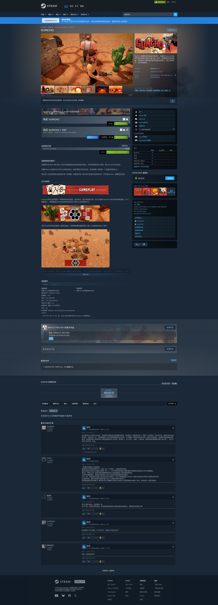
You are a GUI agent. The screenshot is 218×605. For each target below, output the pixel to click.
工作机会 (128, 588)
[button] (43, 14)
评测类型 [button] (45, 404)
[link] (107, 137)
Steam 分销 (111, 596)
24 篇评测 (49, 431)
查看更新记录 (139, 227)
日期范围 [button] (75, 404)
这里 (68, 367)
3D (162, 90)
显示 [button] (95, 404)
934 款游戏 (50, 460)
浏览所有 (125, 146)
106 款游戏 (50, 523)
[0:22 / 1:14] (87, 59)
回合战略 (149, 90)
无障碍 (142, 588)
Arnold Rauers (155, 75)
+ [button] (169, 90)
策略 (136, 90)
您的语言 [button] (52, 411)
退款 (141, 599)
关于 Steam (111, 584)
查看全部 (173, 360)
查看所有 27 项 (171, 191)
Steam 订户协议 (113, 588)
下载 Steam (158, 584)
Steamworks (112, 592)
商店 (66, 6)
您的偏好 (174, 383)
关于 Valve (129, 584)
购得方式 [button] (56, 404)
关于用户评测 (166, 383)
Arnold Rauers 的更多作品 (61, 327)
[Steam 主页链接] (49, 8)
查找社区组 (138, 236)
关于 (76, 6)
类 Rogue (142, 90)
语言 (173, 2)
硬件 (126, 592)
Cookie (142, 596)
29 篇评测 (49, 462)
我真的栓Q (50, 545)
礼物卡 (110, 599)
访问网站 (138, 218)
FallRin (49, 458)
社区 (71, 6)
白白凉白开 (50, 426)
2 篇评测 (49, 549)
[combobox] (148, 14)
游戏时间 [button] (86, 404)
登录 (168, 2)
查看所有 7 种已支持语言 (141, 167)
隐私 (141, 584)
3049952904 (51, 521)
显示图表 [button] (171, 403)
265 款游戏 (50, 429)
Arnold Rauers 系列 (61, 27)
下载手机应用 (158, 588)
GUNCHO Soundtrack (69, 132)
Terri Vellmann (165, 75)
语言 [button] (65, 404)
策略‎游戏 (50, 27)
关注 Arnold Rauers (59, 333)
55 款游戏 (49, 547)
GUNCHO (57, 132)
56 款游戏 (49, 498)
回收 (126, 596)
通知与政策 (143, 592)
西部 (166, 90)
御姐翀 (49, 496)
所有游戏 (43, 27)
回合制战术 (157, 90)
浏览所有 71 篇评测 (108, 571)
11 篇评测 (49, 500)
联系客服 (157, 592)
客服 (82, 6)
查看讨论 (137, 233)
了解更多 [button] (170, 178)
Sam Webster (162, 207)
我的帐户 (157, 596)
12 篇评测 (49, 525)
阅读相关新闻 (139, 230)
